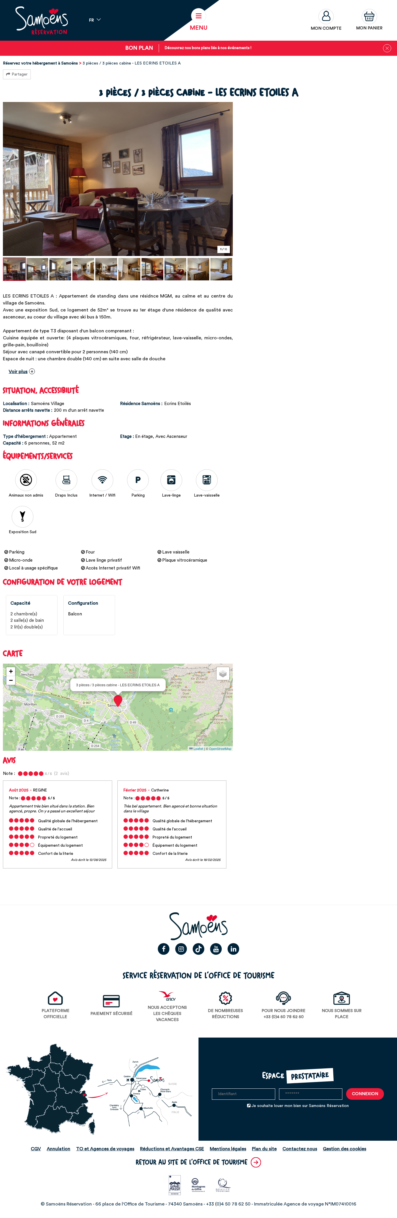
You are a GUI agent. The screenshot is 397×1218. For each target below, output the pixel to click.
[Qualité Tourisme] (223, 1184)
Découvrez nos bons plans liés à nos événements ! (208, 48)
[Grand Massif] (174, 1184)
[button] (369, 20)
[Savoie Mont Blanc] (199, 1184)
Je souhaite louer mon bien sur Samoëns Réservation (300, 1106)
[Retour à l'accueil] (42, 20)
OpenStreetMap (220, 748)
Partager (20, 74)
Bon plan (139, 48)
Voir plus (18, 371)
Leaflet (198, 748)
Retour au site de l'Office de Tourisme (192, 1162)
